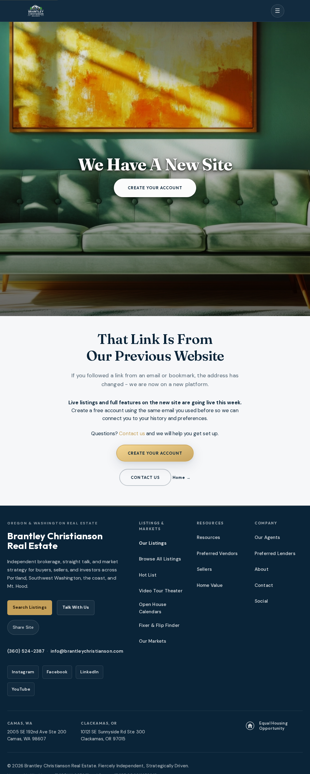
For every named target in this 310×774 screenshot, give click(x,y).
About (262, 569)
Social (261, 601)
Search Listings (30, 607)
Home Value (210, 585)
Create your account (155, 187)
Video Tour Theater (161, 591)
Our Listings (153, 543)
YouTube (21, 689)
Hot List (148, 575)
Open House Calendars (153, 607)
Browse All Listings (160, 559)
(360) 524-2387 (26, 651)
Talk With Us (75, 607)
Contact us (132, 433)
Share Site (23, 627)
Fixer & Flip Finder (159, 625)
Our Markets (153, 641)
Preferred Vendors (217, 553)
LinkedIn (89, 672)
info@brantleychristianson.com (87, 651)
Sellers (204, 569)
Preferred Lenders (275, 553)
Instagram (23, 672)
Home (179, 477)
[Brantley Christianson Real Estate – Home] (36, 11)
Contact (264, 585)
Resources (208, 537)
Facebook (57, 672)
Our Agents (267, 537)
